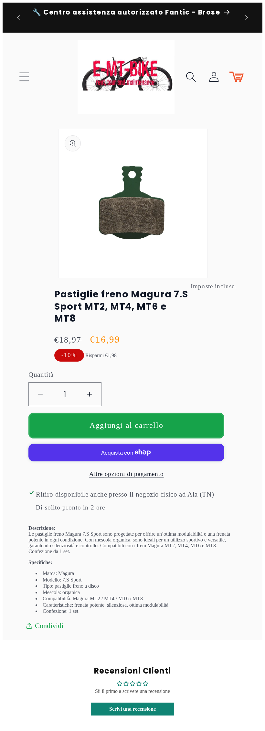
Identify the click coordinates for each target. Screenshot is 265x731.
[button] (24, 77)
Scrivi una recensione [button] (132, 709)
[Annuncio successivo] (246, 17)
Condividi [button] (49, 626)
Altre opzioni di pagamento (126, 473)
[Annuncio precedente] (18, 17)
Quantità (41, 374)
